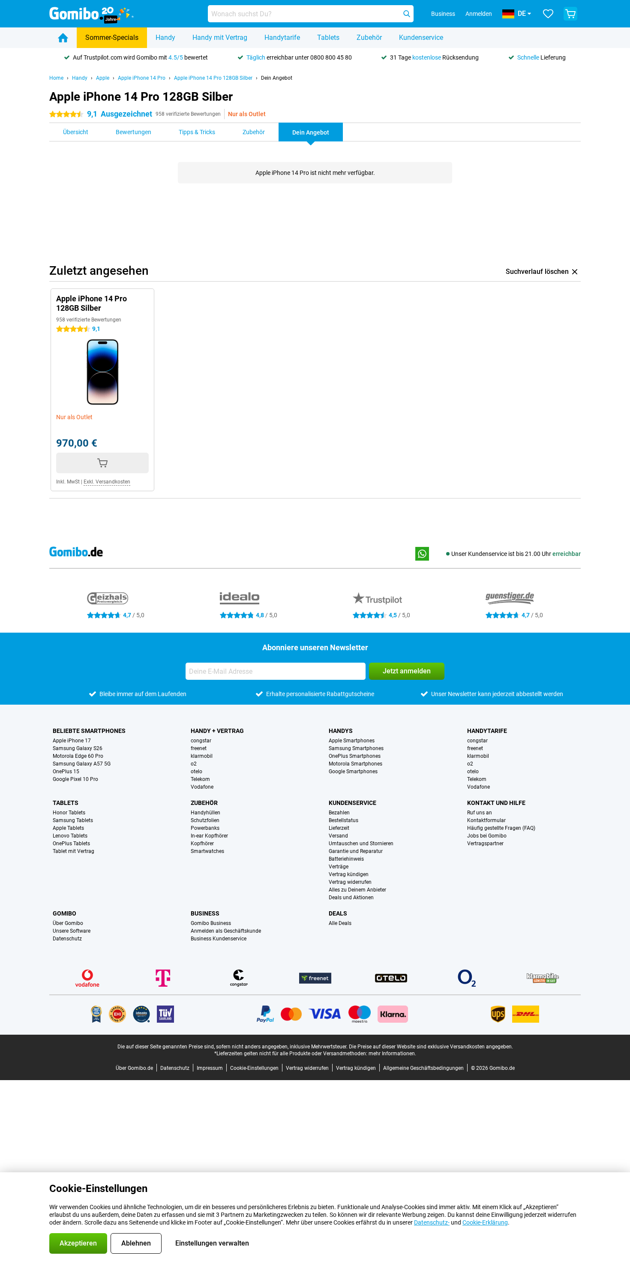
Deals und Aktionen (351, 898)
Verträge (338, 867)
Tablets (328, 37)
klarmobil (202, 756)
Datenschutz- (432, 1222)
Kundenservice (421, 37)
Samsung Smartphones (356, 748)
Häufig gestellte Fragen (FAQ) (501, 828)
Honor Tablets (69, 813)
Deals (338, 913)
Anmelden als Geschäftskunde (226, 931)
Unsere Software (71, 931)
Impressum (210, 1068)
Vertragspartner (485, 844)
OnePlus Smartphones (355, 756)
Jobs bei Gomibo (487, 836)
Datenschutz (67, 939)
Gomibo (64, 913)
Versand (338, 836)
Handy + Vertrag (217, 730)
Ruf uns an (479, 813)
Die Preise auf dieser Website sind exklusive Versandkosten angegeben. (431, 1047)
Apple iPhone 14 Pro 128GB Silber (213, 78)
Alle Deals (340, 923)
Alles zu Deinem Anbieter (357, 890)
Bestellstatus (343, 820)
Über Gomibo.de (134, 1068)
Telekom (200, 779)
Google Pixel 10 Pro (75, 779)
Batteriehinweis (346, 859)
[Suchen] (407, 14)
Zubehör (369, 37)
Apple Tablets (68, 828)
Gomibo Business (211, 923)
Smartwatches (207, 851)
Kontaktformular (486, 820)
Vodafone (202, 787)
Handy (165, 37)
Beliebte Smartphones (89, 730)
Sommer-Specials (111, 37)
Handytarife (282, 37)
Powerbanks (205, 828)
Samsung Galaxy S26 (77, 748)
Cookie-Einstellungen (254, 1068)
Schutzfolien (205, 820)
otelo (196, 772)
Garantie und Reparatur (356, 851)
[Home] (63, 37)
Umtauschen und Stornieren (361, 844)
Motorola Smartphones (355, 764)
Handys (341, 730)
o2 (194, 764)
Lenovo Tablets (70, 836)
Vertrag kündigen (349, 874)
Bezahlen (339, 813)
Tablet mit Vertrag (73, 851)
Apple (102, 78)
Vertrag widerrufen (350, 882)
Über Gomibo (68, 923)
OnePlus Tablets (71, 844)
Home (56, 78)
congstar (201, 741)
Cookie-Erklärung (485, 1222)
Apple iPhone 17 (72, 741)
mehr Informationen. (392, 1054)
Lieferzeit (339, 828)
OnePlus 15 (66, 772)
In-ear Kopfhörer (209, 836)
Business (205, 913)
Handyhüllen (205, 813)
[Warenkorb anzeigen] (570, 13)
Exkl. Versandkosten (107, 482)
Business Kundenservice (218, 939)
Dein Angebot (276, 78)
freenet (199, 748)
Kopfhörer (202, 844)
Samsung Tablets (73, 820)
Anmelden (478, 13)
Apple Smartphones (352, 741)
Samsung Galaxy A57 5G (82, 764)
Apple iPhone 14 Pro (141, 78)
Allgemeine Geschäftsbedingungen (423, 1068)
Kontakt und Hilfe (496, 802)
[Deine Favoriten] (548, 13)
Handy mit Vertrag (219, 37)
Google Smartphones (353, 772)
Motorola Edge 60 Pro (78, 756)
